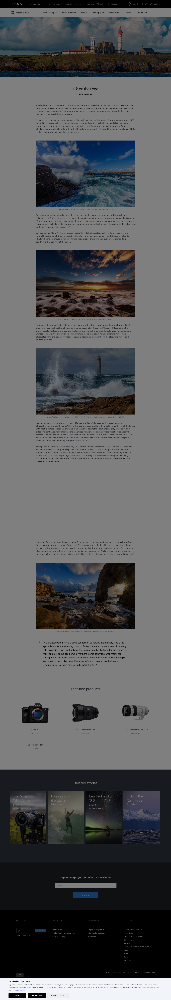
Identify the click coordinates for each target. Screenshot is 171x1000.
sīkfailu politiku (19, 990)
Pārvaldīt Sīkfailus (58, 995)
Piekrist (17, 995)
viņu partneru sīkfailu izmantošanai (80, 987)
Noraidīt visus (37, 995)
